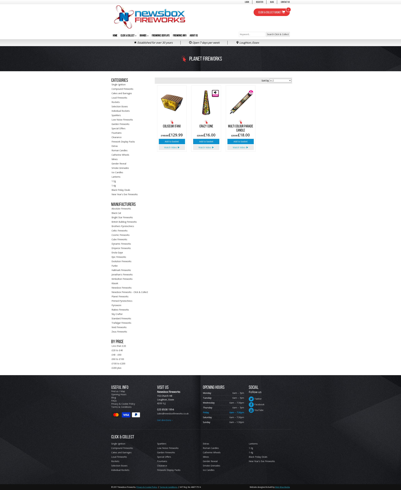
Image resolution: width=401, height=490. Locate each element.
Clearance (117, 137)
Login (247, 2)
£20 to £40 (117, 350)
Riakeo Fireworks (120, 309)
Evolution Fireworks (121, 261)
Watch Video (170, 147)
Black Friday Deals (121, 189)
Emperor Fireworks (121, 248)
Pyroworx (116, 305)
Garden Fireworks (120, 124)
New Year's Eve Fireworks (125, 194)
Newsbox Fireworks (122, 287)
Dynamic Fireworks (121, 243)
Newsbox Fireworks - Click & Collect (130, 292)
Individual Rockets (121, 110)
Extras (115, 146)
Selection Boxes (120, 106)
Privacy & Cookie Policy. (146, 487)
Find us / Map (118, 391)
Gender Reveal (119, 163)
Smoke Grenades (120, 167)
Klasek (115, 283)
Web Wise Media (282, 487)
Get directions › (164, 420)
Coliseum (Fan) (172, 126)
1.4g (114, 185)
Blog (272, 2)
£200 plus (116, 367)
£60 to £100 (118, 359)
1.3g (114, 181)
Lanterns (116, 176)
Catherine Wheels (120, 154)
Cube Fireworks (119, 239)
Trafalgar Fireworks (121, 322)
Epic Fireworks (119, 256)
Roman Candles (120, 150)
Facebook (259, 404)
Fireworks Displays (161, 35)
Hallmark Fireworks (121, 270)
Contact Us (285, 2)
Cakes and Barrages (122, 93)
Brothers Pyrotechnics (123, 226)
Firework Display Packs (123, 141)
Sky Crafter (117, 314)
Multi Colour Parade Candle (240, 128)
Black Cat (116, 213)
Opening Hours (118, 394)
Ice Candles (117, 172)
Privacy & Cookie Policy (123, 403)
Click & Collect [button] (128, 35)
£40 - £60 (116, 354)
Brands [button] (143, 35)
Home (115, 35)
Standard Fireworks (121, 318)
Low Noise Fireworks (122, 119)
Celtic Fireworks (120, 230)
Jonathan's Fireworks (122, 274)
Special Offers (118, 128)
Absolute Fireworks (121, 208)
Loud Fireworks (119, 97)
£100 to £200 (118, 363)
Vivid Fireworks (119, 327)
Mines (115, 159)
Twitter (258, 398)
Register (259, 2)
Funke (115, 265)
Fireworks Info (179, 35)
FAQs (114, 400)
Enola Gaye (117, 252)
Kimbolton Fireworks (122, 278)
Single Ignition (119, 84)
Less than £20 (119, 345)
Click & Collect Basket (273, 11)
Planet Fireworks (120, 296)
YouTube (258, 410)
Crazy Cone (206, 126)
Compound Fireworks (122, 88)
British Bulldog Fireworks (124, 221)
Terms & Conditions (121, 406)
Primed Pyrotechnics (122, 300)
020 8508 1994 (165, 409)
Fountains (117, 132)
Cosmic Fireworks (121, 234)
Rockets (116, 102)
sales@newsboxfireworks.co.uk (173, 413)
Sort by (265, 80)
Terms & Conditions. (168, 487)
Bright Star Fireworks (122, 217)
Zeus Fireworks (119, 331)
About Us (194, 35)
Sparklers (116, 115)
